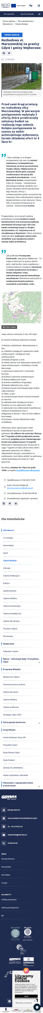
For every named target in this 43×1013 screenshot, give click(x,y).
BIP (2, 916)
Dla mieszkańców (25, 21)
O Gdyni (4, 883)
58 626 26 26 (12, 843)
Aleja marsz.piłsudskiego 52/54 (22, 818)
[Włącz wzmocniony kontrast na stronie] (39, 5)
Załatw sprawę (26, 14)
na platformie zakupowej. (28, 470)
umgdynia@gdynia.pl (17, 835)
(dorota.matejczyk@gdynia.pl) (20, 488)
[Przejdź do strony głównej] (5, 5)
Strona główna (9, 21)
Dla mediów (5, 875)
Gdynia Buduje (21, 24)
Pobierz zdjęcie (10, 327)
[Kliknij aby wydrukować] (15, 503)
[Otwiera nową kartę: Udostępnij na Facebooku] (3, 53)
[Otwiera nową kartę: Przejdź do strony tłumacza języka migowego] (31, 6)
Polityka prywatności (9, 900)
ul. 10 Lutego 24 (14, 826)
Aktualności (9, 14)
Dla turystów (6, 867)
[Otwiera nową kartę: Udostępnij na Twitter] (9, 53)
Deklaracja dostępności (10, 908)
